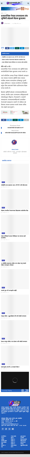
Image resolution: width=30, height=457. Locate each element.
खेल (2, 447)
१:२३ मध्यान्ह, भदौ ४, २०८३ (5, 267)
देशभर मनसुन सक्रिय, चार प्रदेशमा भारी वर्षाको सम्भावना (14, 342)
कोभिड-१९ (3, 445)
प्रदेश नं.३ (13, 442)
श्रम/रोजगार (23, 442)
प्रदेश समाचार (14, 445)
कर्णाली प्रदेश (4, 441)
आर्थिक (2, 439)
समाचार (5, 13)
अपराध (2, 438)
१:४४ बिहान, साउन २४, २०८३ (6, 343)
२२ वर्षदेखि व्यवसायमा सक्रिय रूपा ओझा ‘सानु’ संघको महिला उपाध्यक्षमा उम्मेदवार (13, 264)
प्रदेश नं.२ (13, 441)
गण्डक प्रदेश (13, 436)
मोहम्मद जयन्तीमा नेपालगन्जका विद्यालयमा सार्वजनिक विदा (13, 60)
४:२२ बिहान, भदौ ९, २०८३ (5, 212)
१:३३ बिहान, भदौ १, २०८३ (5, 292)
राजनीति (22, 438)
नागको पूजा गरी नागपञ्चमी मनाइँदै (9, 291)
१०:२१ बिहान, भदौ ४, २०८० (16, 23)
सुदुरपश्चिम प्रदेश (24, 445)
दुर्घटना (12, 438)
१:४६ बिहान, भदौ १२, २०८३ (5, 187)
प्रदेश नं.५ (13, 444)
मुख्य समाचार (23, 436)
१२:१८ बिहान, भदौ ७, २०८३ (5, 239)
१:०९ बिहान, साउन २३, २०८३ (6, 369)
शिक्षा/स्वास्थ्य (23, 441)
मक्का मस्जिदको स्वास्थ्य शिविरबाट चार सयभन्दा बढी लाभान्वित (14, 62)
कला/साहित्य (3, 442)
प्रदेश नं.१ (13, 439)
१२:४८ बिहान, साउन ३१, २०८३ (6, 318)
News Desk (7, 23)
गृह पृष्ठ (2, 13)
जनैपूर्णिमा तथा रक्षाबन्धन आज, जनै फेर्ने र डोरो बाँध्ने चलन (13, 57)
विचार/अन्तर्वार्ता (24, 439)
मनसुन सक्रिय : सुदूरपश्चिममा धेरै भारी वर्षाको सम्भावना (13, 316)
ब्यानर (12, 447)
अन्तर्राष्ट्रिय (3, 436)
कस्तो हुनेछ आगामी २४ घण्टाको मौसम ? (10, 367)
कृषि (2, 444)
